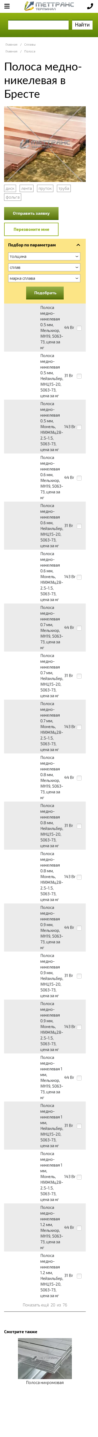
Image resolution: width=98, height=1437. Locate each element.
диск (10, 188)
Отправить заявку (31, 213)
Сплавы (30, 44)
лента (26, 188)
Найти (82, 24)
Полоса (29, 51)
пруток (45, 188)
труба (64, 188)
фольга (13, 197)
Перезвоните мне (31, 229)
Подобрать (45, 292)
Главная (11, 44)
